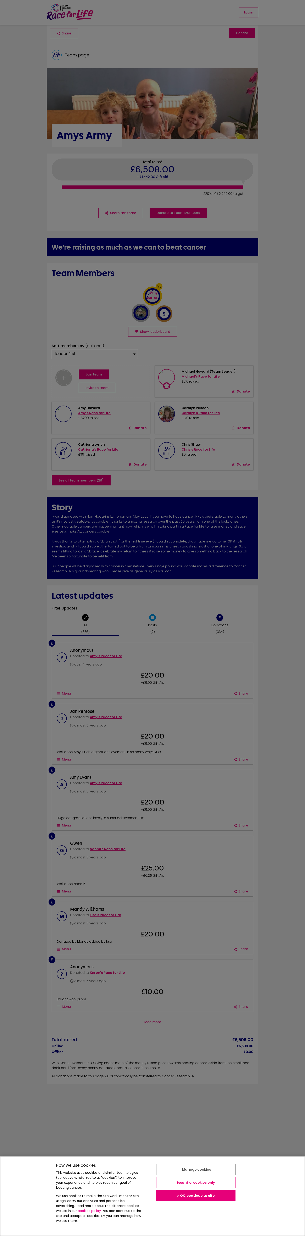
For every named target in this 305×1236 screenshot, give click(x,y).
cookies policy (89, 1210)
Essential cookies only (196, 1182)
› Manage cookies (196, 1169)
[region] (152, 1196)
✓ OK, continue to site (196, 1195)
